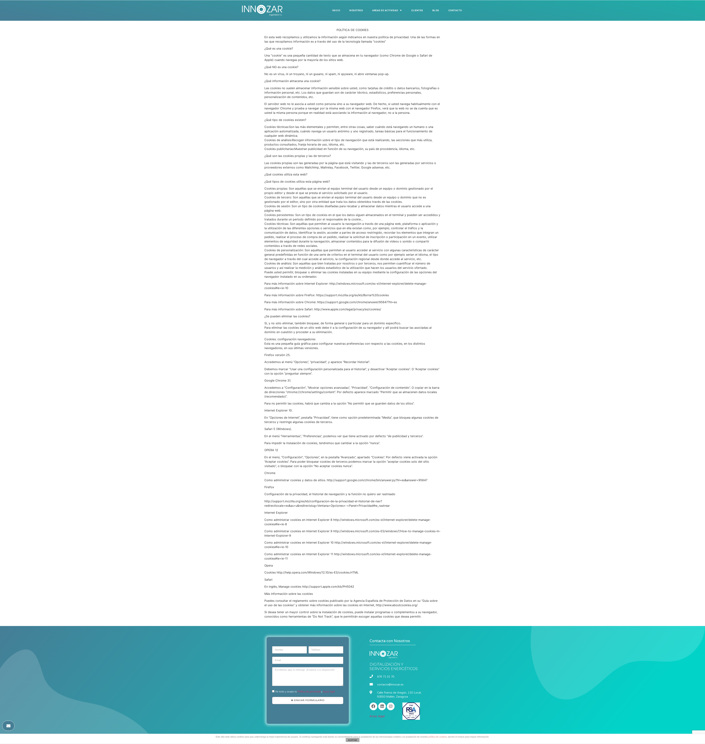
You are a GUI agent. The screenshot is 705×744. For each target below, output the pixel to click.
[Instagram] (391, 706)
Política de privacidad (308, 691)
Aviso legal (329, 691)
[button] (8, 726)
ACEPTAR (352, 740)
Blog (435, 10)
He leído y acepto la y (305, 691)
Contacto (455, 10)
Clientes (417, 10)
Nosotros (356, 10)
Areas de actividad (385, 10)
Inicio (336, 10)
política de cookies (437, 737)
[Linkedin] (382, 706)
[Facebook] (373, 706)
